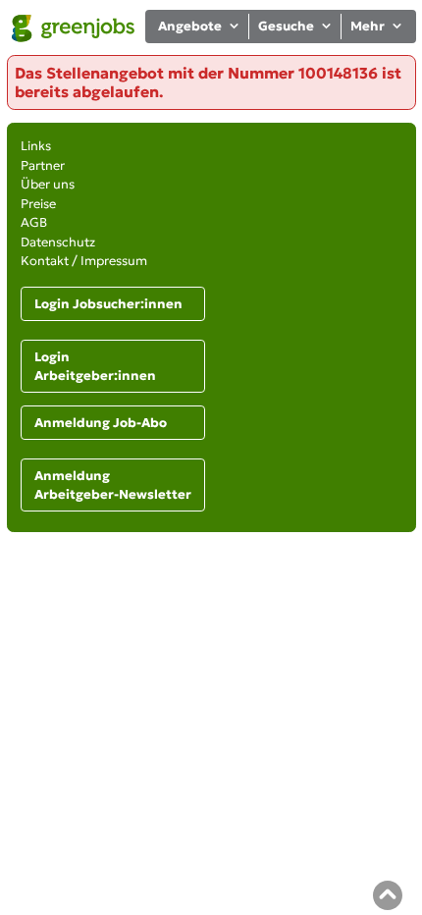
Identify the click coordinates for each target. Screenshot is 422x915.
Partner (43, 165)
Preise (38, 203)
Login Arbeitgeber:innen (95, 367)
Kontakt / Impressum (84, 260)
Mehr (367, 26)
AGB (34, 222)
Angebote (190, 26)
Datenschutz (58, 242)
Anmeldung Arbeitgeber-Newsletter (112, 485)
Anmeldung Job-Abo (100, 422)
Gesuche (286, 26)
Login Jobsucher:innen (108, 304)
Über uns (48, 184)
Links (36, 145)
